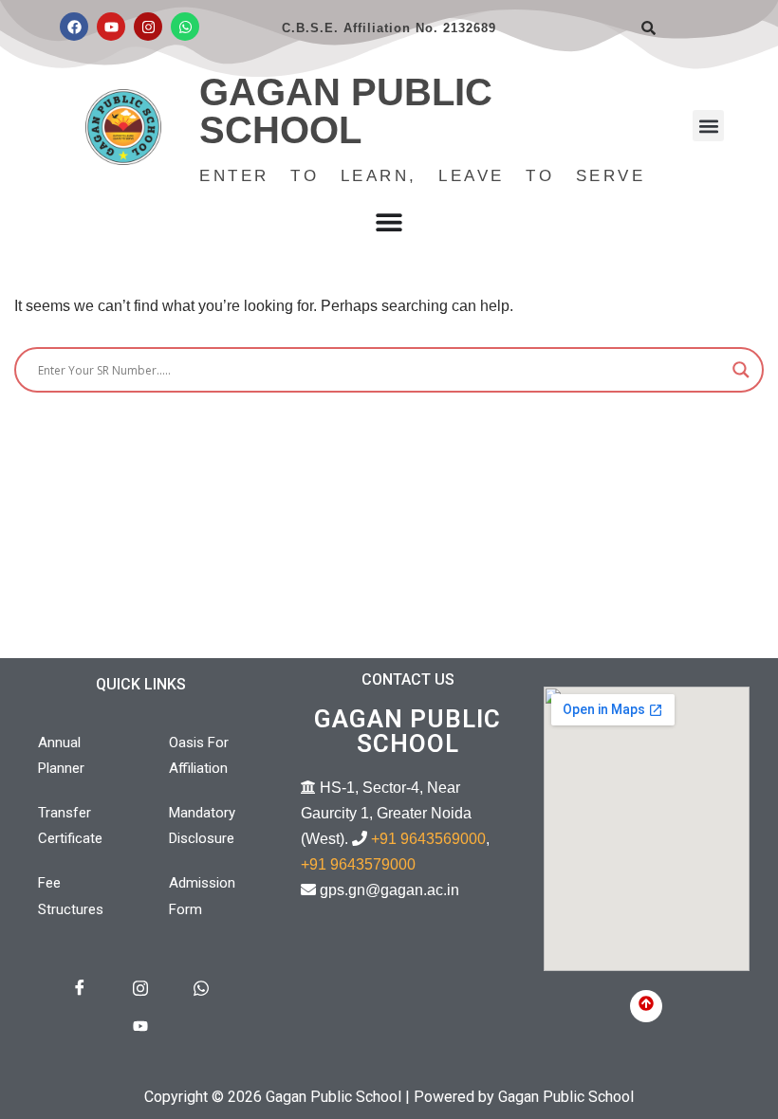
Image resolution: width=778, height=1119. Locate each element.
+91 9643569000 (428, 839)
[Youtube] (111, 26)
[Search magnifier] (741, 370)
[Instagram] (148, 26)
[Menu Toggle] (389, 222)
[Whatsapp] (185, 26)
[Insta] (140, 989)
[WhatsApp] (201, 989)
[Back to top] (646, 1006)
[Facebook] (74, 26)
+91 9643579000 (358, 864)
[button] (708, 125)
